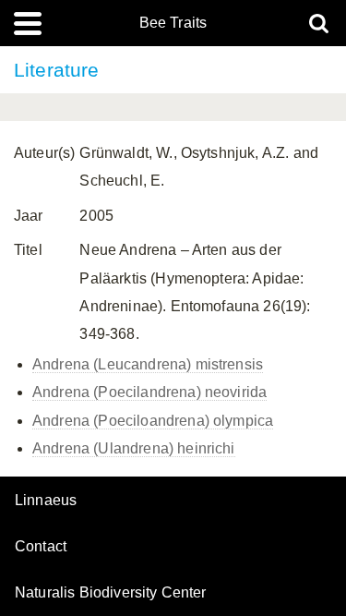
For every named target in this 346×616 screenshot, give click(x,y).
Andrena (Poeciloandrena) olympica (152, 421)
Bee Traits (173, 23)
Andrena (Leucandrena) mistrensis (147, 364)
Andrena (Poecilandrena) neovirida (149, 392)
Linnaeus (46, 500)
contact (40, 546)
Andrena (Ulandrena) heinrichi (133, 448)
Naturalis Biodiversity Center (111, 593)
